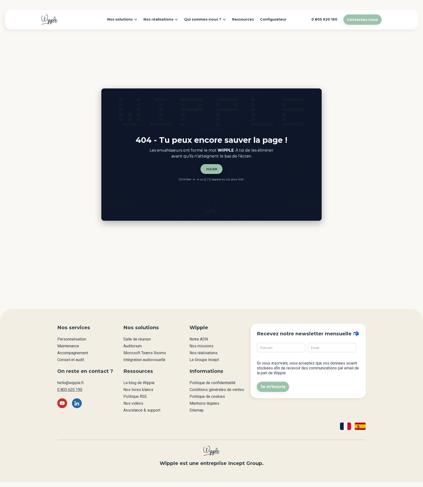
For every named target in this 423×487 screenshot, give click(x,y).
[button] (122, 19)
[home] (49, 19)
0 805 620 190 (69, 389)
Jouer (211, 169)
